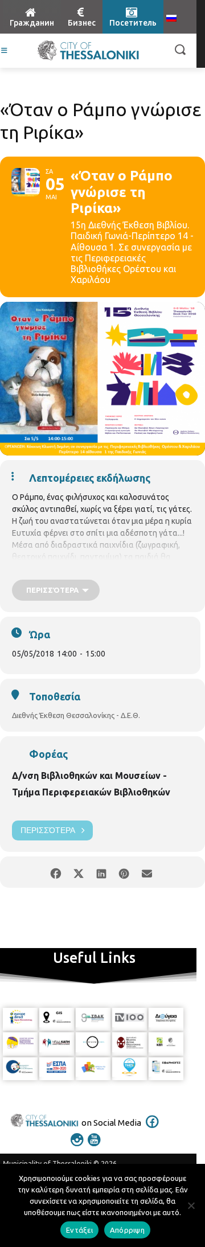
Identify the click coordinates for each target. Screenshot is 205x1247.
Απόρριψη (127, 1230)
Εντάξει (79, 1230)
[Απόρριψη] (190, 1205)
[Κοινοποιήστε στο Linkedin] (101, 872)
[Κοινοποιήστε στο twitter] (78, 872)
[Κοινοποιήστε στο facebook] (55, 872)
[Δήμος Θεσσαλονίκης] (88, 51)
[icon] (152, 1129)
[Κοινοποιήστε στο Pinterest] (124, 872)
